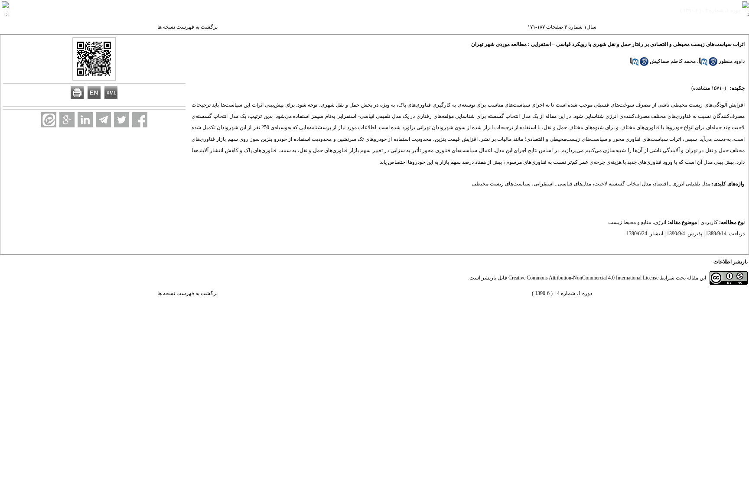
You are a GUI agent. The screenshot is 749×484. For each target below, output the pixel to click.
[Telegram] (103, 119)
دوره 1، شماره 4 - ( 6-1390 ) (562, 293)
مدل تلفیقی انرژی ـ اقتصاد (682, 184)
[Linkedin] (85, 119)
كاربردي (709, 222)
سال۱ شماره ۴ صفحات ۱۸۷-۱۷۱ (562, 27)
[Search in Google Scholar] (713, 64)
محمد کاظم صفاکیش (673, 61)
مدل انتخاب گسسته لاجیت (622, 184)
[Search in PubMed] (703, 64)
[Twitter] (121, 119)
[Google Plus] (67, 119)
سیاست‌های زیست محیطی (501, 184)
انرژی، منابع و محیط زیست (637, 222)
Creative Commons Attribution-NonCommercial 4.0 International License (583, 278)
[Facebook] (139, 119)
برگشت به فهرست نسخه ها (187, 27)
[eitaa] (48, 119)
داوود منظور (732, 61)
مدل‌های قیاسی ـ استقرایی (562, 184)
